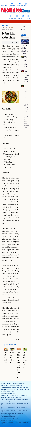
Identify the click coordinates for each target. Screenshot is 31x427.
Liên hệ (23, 18)
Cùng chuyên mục (10, 344)
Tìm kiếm (11, 18)
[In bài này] (16, 42)
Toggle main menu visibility (29, 21)
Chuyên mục (4, 5)
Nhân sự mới (20, 5)
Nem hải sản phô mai (5, 357)
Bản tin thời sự (25, 37)
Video (24, 34)
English (28, 18)
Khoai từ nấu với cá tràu (12, 357)
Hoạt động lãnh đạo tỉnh (12, 6)
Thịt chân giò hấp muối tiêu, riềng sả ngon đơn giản (18, 365)
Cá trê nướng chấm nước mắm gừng (25, 360)
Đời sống (5, 25)
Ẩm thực (11, 27)
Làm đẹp (4, 27)
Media (25, 5)
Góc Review (17, 18)
